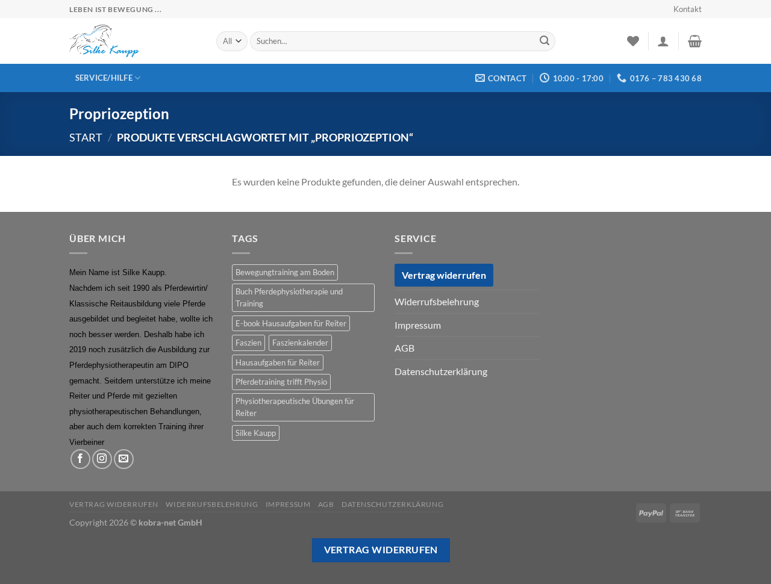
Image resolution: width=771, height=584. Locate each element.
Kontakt (687, 9)
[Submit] (544, 41)
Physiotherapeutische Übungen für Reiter (295, 407)
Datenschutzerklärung (441, 371)
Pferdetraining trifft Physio (281, 382)
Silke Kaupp (256, 433)
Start (85, 137)
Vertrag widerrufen (444, 275)
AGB (404, 347)
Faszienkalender (300, 342)
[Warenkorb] (695, 41)
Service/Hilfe (104, 77)
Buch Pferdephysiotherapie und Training (289, 297)
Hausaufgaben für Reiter (278, 362)
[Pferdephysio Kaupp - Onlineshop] (133, 41)
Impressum (418, 325)
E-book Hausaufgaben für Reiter (291, 323)
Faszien (248, 342)
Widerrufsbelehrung (437, 301)
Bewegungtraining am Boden (285, 272)
